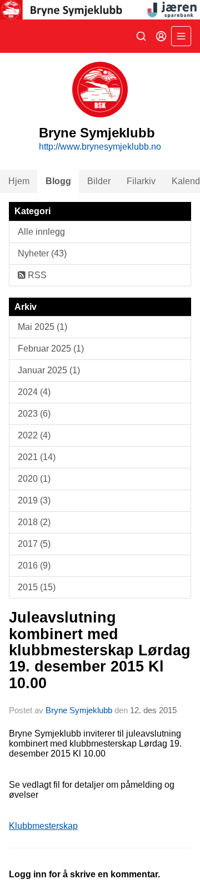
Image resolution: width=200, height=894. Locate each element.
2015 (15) (37, 587)
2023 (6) (34, 413)
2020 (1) (34, 478)
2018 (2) (34, 522)
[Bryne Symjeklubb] (100, 9)
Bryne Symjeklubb (79, 710)
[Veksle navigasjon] (181, 36)
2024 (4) (34, 392)
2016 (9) (34, 565)
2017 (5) (34, 544)
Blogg (58, 181)
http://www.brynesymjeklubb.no (100, 146)
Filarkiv (141, 181)
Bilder (99, 181)
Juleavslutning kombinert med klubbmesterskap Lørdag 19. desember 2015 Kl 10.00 (100, 650)
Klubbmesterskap (43, 826)
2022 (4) (34, 435)
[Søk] (141, 36)
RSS (36, 275)
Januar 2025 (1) (49, 370)
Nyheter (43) (42, 253)
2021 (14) (37, 457)
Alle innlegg (41, 231)
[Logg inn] (161, 36)
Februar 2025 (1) (51, 348)
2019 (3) (34, 500)
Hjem (18, 181)
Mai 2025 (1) (42, 327)
